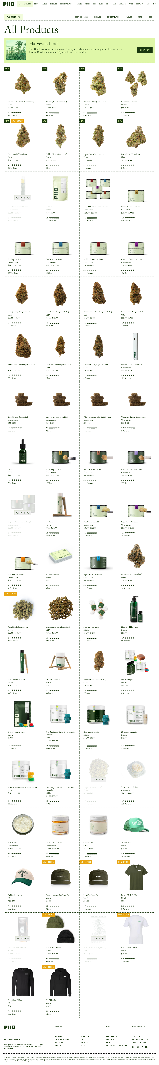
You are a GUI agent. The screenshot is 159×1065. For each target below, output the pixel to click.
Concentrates (62, 1040)
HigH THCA (85, 1037)
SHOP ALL (85, 1043)
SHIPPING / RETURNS (116, 1046)
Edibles (59, 1043)
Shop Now (145, 50)
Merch (58, 1046)
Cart (148, 4)
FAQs (131, 4)
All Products (25, 4)
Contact (139, 4)
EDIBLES (53, 4)
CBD (94, 4)
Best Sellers (40, 4)
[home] (9, 4)
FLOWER (79, 4)
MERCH (87, 4)
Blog (101, 4)
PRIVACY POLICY (140, 1040)
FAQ (108, 1043)
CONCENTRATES (66, 4)
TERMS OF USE (139, 1043)
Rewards (122, 4)
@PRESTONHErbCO (12, 1040)
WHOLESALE (111, 1037)
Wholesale (111, 4)
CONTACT (136, 1037)
